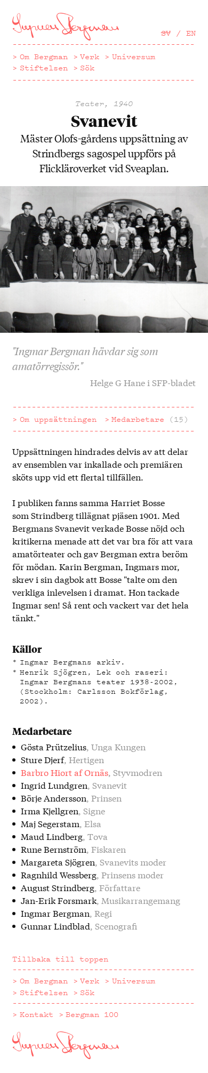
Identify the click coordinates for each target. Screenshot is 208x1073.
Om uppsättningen (58, 419)
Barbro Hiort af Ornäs (64, 772)
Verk (89, 56)
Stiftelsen (44, 67)
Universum (133, 56)
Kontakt (36, 1014)
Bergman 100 (92, 1014)
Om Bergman (44, 56)
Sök (87, 67)
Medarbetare (149, 419)
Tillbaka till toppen (60, 959)
